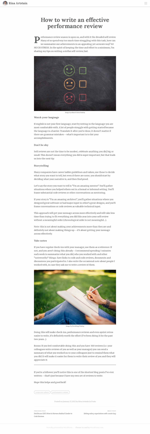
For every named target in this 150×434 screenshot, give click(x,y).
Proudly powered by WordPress (59, 427)
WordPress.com (96, 427)
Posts (93, 401)
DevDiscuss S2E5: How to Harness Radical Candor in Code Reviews (53, 414)
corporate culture (42, 392)
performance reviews (60, 392)
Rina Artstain (18, 3)
